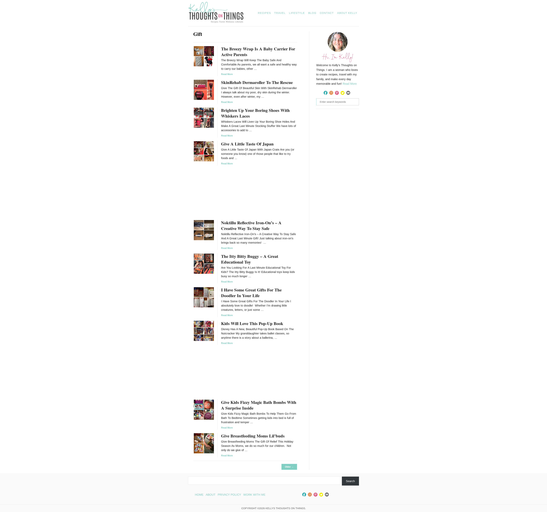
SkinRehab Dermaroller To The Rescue (257, 82)
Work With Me (254, 494)
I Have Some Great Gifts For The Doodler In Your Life (251, 293)
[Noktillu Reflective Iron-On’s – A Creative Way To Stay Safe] (203, 230)
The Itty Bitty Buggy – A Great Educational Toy (249, 259)
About (210, 494)
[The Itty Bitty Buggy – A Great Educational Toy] (203, 263)
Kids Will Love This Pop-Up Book (252, 323)
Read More (227, 74)
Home (199, 494)
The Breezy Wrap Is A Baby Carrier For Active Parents (258, 51)
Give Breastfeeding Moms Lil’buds (253, 436)
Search (350, 481)
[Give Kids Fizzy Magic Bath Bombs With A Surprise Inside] (203, 409)
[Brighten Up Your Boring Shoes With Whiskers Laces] (203, 117)
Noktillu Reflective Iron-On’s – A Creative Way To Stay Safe (251, 225)
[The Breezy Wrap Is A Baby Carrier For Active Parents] (203, 56)
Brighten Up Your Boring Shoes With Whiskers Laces (255, 113)
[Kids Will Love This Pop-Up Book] (203, 330)
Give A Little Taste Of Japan (247, 144)
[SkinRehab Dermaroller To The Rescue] (203, 89)
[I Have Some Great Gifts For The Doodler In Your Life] (203, 297)
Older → (289, 467)
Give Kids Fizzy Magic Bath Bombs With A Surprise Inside (258, 405)
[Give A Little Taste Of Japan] (203, 151)
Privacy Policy (229, 494)
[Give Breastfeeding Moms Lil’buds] (203, 443)
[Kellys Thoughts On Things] (217, 13)
